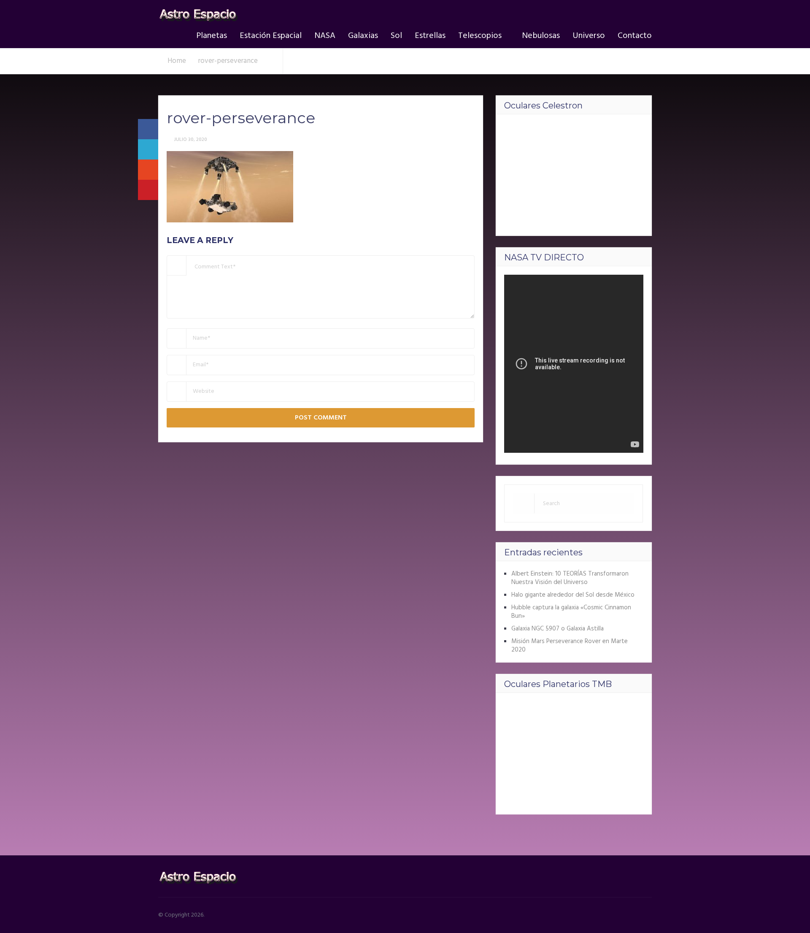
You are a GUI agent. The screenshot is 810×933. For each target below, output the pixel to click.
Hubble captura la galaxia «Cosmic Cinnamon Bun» (571, 612)
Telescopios (480, 36)
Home (176, 61)
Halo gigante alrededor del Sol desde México (572, 595)
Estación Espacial (271, 36)
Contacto (635, 36)
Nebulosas (541, 36)
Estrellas (430, 36)
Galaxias (363, 36)
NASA (324, 36)
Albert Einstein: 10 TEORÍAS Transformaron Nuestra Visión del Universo (570, 578)
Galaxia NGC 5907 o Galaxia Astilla (557, 629)
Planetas (211, 36)
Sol (396, 36)
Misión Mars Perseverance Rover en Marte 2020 (569, 645)
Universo (588, 36)
